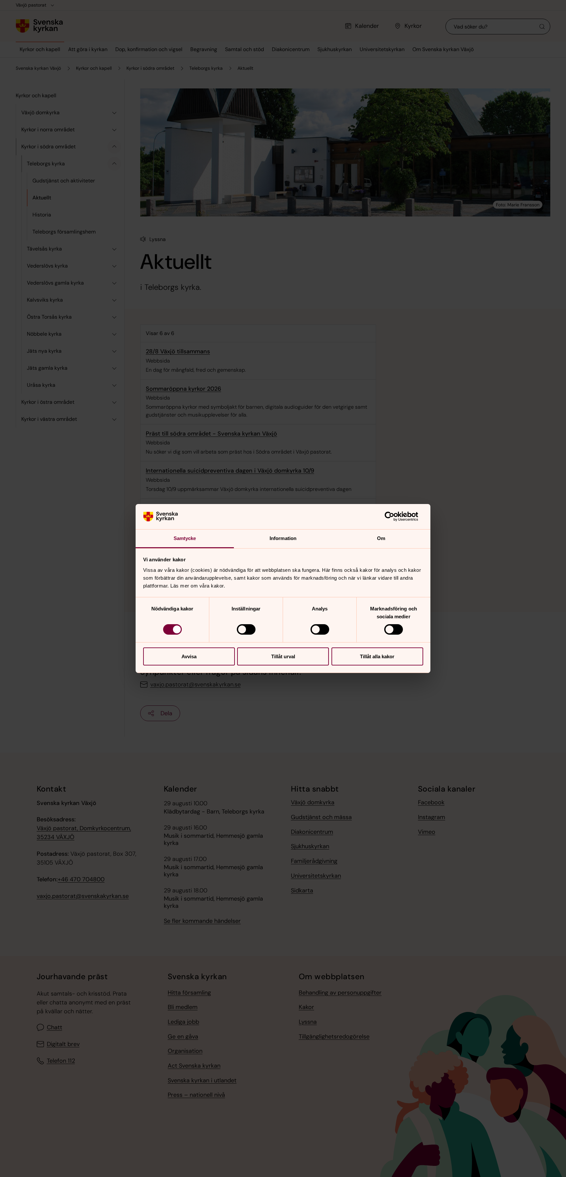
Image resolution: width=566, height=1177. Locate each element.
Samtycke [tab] (185, 538)
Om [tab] (381, 538)
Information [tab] (283, 538)
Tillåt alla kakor (377, 656)
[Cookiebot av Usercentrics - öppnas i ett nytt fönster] (394, 516)
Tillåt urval (283, 656)
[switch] (246, 629)
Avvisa (189, 656)
